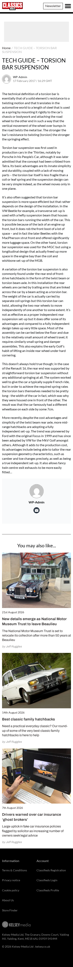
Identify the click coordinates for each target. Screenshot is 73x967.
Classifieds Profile (47, 890)
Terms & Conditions (14, 870)
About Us (8, 900)
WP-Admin (20, 77)
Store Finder (10, 910)
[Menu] (68, 6)
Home (6, 48)
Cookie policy (10, 890)
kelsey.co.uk (42, 946)
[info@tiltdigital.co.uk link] (36, 510)
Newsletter (53, 6)
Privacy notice (11, 880)
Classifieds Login (46, 880)
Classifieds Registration (51, 870)
